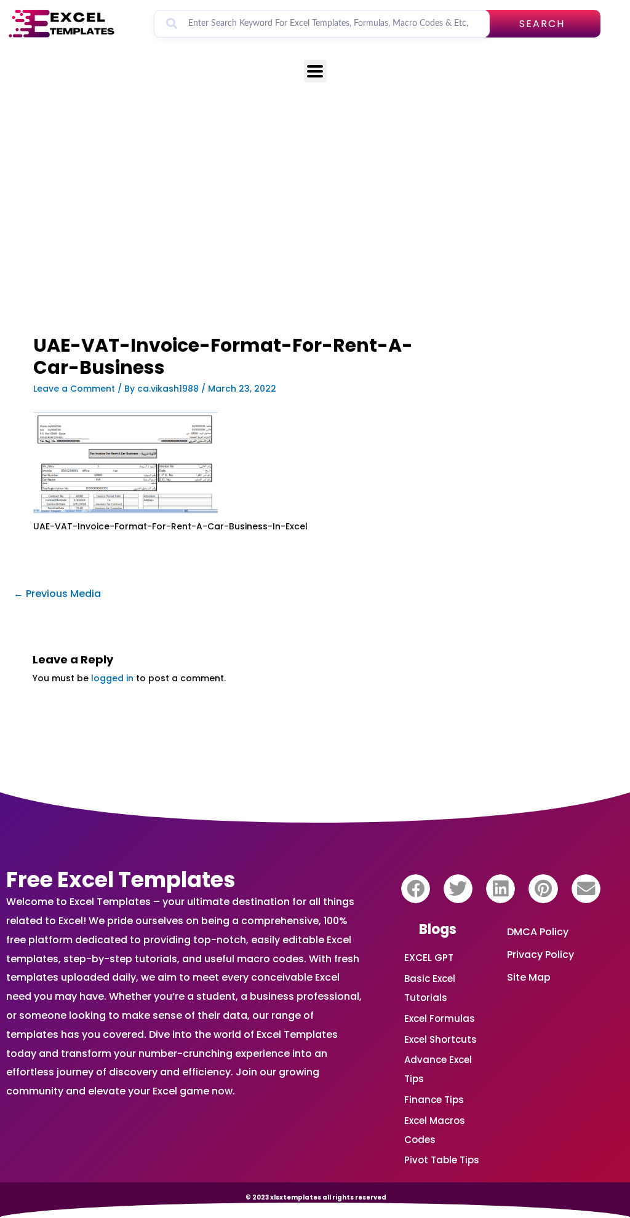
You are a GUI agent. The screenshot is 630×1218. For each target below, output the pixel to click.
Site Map (529, 977)
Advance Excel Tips (438, 1069)
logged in (112, 678)
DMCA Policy (537, 932)
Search (542, 24)
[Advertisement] (224, 244)
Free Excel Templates (121, 879)
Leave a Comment (74, 388)
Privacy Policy (540, 954)
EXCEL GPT (428, 957)
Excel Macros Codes (434, 1130)
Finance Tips (434, 1099)
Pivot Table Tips (441, 1159)
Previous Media (57, 594)
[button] (415, 888)
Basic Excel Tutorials (429, 988)
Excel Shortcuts (440, 1039)
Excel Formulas (439, 1018)
